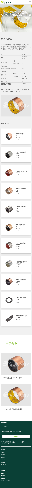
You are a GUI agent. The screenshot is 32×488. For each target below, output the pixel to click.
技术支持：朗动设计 (5, 481)
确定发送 (16, 436)
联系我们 (3, 478)
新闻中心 (3, 473)
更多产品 (3, 476)
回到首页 (3, 470)
